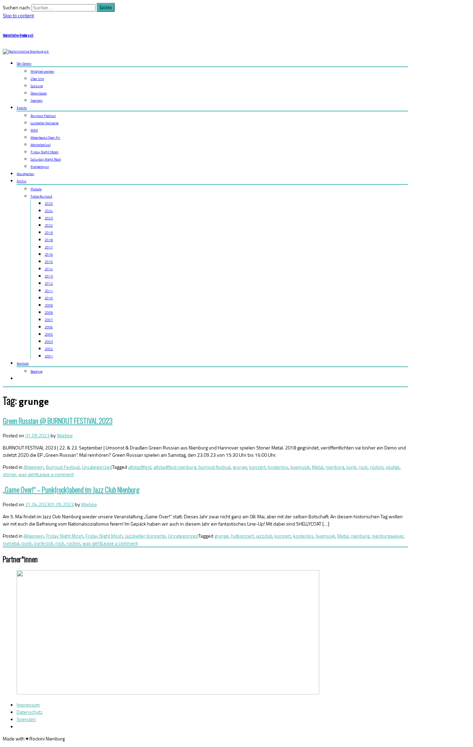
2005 (49, 334)
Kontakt (23, 363)
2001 (49, 356)
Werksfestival (40, 144)
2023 (49, 218)
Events (22, 107)
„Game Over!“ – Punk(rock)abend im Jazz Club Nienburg (71, 489)
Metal (317, 467)
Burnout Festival (43, 115)
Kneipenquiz (39, 166)
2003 (49, 341)
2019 (49, 232)
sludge (393, 467)
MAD (34, 130)
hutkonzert (242, 535)
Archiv (21, 181)
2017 (49, 247)
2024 (49, 210)
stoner (9, 474)
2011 (49, 290)
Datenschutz (30, 712)
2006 (49, 327)
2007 (49, 319)
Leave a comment (55, 474)
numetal (11, 543)
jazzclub (264, 535)
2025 (49, 203)
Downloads (38, 93)
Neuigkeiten (25, 173)
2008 (49, 312)
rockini (377, 467)
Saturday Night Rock (45, 159)
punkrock (43, 543)
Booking (36, 371)
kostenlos (278, 467)
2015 (49, 261)
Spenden (36, 100)
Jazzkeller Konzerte (44, 123)
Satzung (36, 86)
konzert (257, 467)
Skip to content (18, 15)
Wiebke (65, 435)
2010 (49, 298)
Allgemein (34, 467)
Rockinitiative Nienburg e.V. (18, 35)
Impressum (28, 704)
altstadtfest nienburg (174, 467)
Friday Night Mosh (44, 152)
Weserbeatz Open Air (45, 137)
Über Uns (37, 78)
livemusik (300, 467)
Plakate (36, 189)
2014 (49, 269)
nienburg (334, 467)
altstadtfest (139, 467)
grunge (240, 467)
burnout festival (214, 467)
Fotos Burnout (41, 196)
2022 (49, 225)
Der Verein (24, 63)
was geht (27, 474)
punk (351, 467)
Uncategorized (97, 467)
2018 (49, 240)
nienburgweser (387, 535)
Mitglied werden (42, 71)
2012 (49, 283)
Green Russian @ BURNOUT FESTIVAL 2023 (58, 420)
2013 (49, 276)
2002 (49, 349)
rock (363, 467)
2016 (49, 254)
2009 (49, 305)
